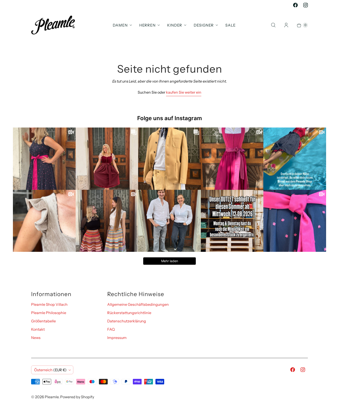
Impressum (117, 337)
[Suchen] (273, 25)
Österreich (50, 370)
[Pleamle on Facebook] (295, 5)
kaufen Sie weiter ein (183, 92)
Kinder (174, 25)
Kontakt (38, 329)
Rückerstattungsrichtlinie (129, 312)
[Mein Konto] (286, 25)
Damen (120, 25)
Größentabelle (43, 321)
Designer (204, 25)
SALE (230, 25)
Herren (147, 25)
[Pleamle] (53, 25)
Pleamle (52, 397)
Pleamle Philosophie (48, 312)
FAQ (111, 329)
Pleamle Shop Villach (49, 304)
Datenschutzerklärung (126, 321)
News (36, 337)
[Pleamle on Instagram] (305, 5)
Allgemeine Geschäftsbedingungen (138, 304)
